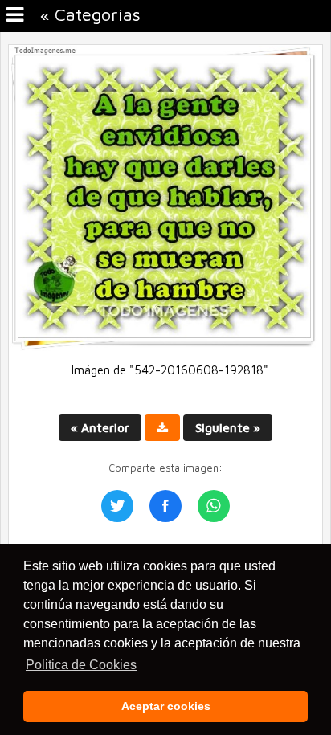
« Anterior (100, 428)
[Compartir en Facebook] (165, 506)
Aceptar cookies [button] (165, 706)
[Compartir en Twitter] (117, 506)
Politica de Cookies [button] (81, 665)
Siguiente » (227, 428)
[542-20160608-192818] (165, 346)
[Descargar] (162, 427)
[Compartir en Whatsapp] (214, 506)
